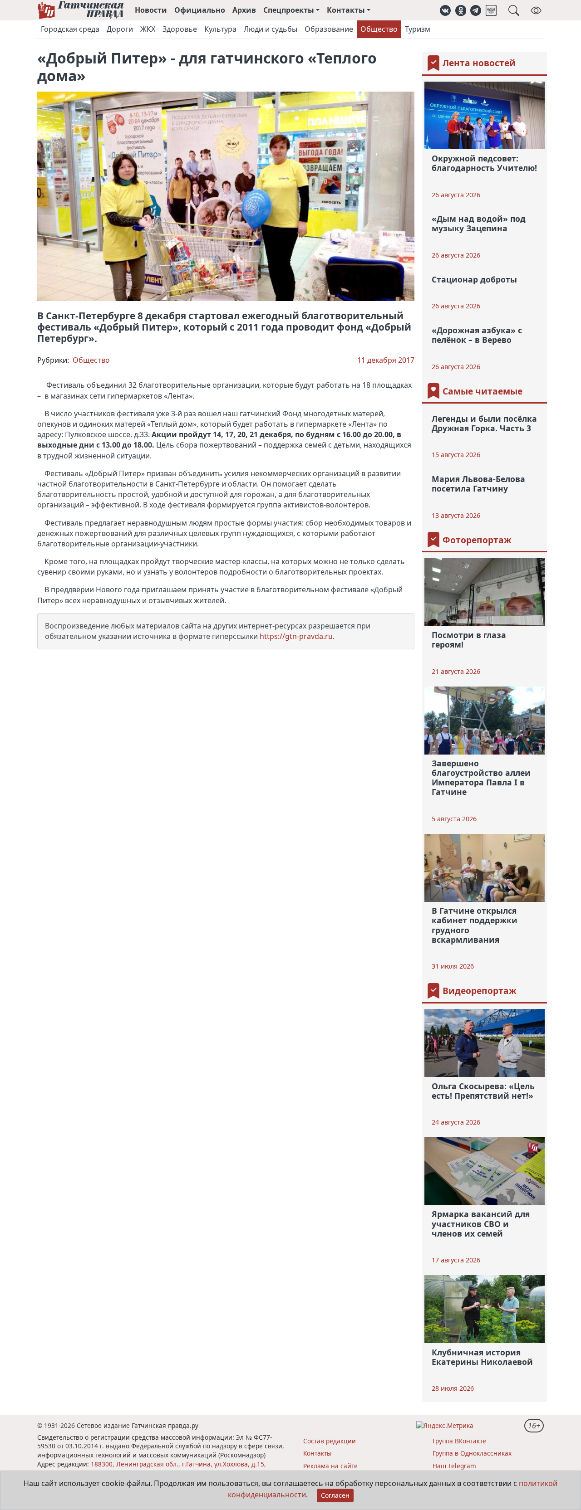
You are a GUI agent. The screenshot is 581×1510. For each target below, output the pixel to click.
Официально (199, 10)
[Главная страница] (80, 10)
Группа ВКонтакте (459, 1441)
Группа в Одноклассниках (472, 1453)
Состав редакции (329, 1441)
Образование (329, 29)
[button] (445, 10)
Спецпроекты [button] (288, 10)
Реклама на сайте (330, 1465)
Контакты (317, 1453)
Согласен (335, 1495)
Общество (379, 29)
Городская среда (70, 29)
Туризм (417, 29)
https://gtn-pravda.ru (296, 636)
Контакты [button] (346, 10)
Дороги (120, 29)
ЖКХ (147, 29)
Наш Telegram (454, 1465)
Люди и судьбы (270, 29)
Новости (151, 10)
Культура (220, 29)
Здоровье (179, 29)
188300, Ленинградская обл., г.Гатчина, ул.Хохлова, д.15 (177, 1464)
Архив (244, 10)
